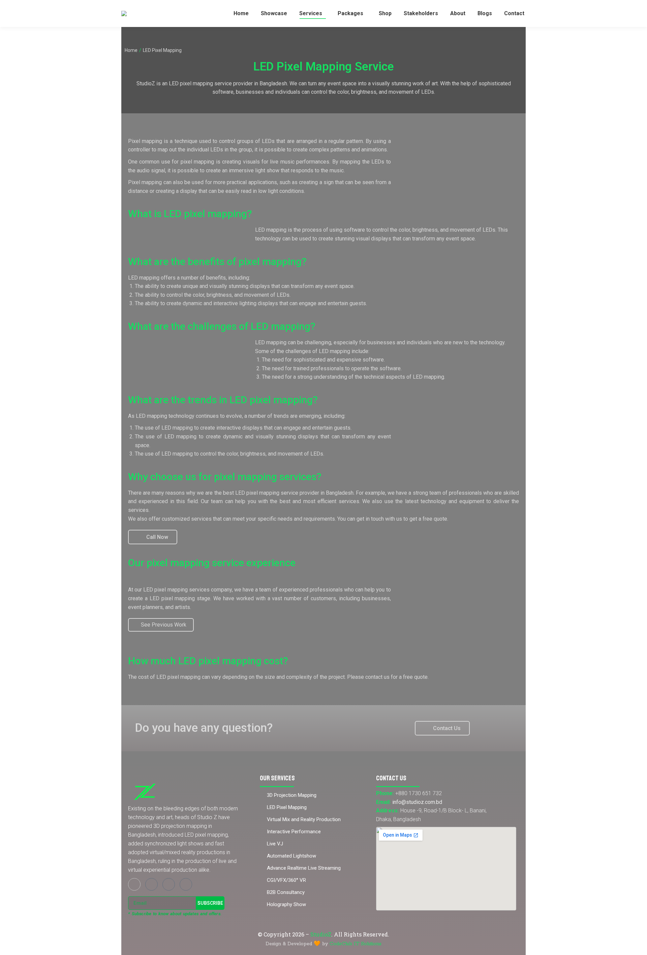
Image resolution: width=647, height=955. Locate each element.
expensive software (360, 359)
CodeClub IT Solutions (355, 944)
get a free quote (428, 519)
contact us (377, 677)
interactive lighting (234, 303)
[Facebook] (134, 884)
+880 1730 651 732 (418, 793)
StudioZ (320, 934)
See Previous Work (163, 624)
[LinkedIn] (186, 884)
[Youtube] (168, 884)
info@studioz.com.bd (417, 802)
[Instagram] (151, 884)
